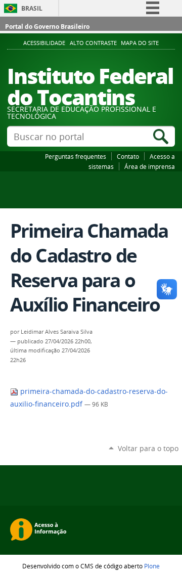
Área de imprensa (149, 166)
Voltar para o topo (148, 448)
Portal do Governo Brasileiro (47, 26)
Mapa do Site (140, 43)
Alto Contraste (93, 43)
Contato (128, 156)
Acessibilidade (44, 43)
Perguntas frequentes (75, 156)
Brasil (31, 8)
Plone (152, 566)
